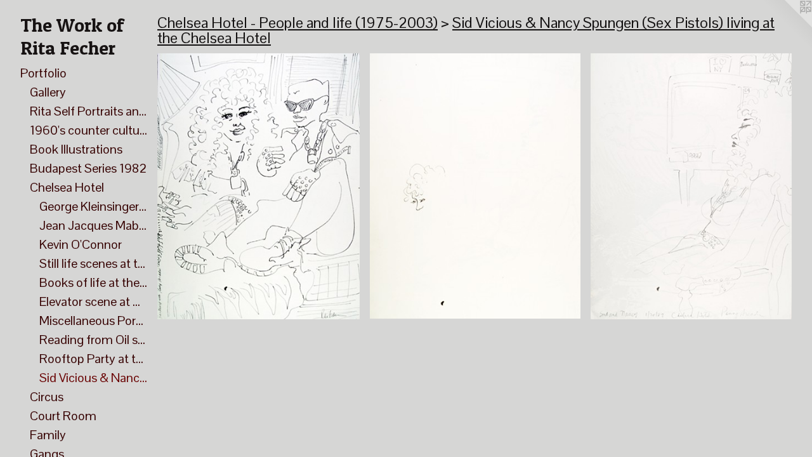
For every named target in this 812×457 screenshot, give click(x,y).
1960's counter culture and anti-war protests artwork (88, 130)
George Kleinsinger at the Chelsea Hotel (93, 206)
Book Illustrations (76, 149)
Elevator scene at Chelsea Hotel (93, 301)
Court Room (63, 415)
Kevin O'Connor (80, 244)
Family (48, 435)
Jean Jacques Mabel (93, 225)
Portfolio (43, 73)
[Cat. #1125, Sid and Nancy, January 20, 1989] (691, 186)
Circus (46, 396)
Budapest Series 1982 (88, 168)
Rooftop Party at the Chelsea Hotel (93, 358)
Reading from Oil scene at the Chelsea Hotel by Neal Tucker (93, 339)
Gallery (48, 92)
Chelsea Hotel (67, 187)
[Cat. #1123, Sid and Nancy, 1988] (258, 186)
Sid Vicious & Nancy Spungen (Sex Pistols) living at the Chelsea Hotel (93, 377)
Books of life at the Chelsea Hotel (93, 282)
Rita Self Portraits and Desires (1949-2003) (88, 111)
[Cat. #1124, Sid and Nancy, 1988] (475, 186)
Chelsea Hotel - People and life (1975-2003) (297, 22)
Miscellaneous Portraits (93, 320)
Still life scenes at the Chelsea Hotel (93, 263)
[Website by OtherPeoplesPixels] (786, 25)
